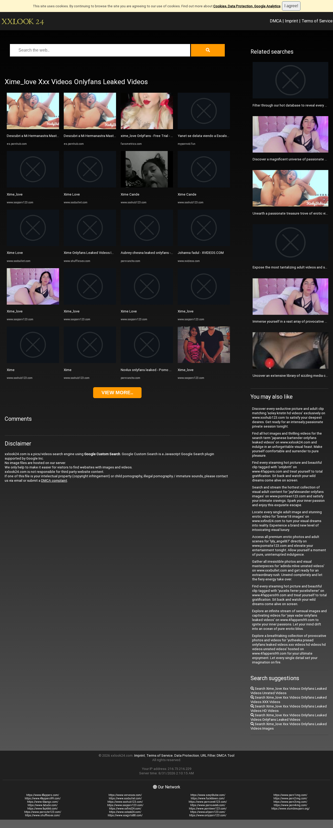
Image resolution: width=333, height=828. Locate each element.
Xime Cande (130, 194)
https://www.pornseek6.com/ (207, 805)
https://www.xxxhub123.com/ (125, 802)
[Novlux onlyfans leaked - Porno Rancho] (147, 362)
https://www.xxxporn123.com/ (125, 805)
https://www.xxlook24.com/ (125, 812)
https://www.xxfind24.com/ (125, 808)
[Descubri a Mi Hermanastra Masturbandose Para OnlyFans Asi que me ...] (33, 128)
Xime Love (15, 252)
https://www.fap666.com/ (42, 808)
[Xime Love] (33, 245)
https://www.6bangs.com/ (42, 802)
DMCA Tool (225, 755)
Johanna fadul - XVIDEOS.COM (201, 252)
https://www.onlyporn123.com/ (207, 815)
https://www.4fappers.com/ (42, 795)
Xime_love (15, 194)
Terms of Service (317, 20)
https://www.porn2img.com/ (290, 798)
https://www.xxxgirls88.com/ (125, 815)
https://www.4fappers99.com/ (43, 798)
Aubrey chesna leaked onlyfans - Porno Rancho (157, 252)
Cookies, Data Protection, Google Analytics (246, 6)
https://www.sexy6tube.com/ (207, 795)
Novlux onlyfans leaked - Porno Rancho (151, 370)
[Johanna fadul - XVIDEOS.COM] (204, 245)
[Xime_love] (33, 186)
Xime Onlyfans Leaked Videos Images (93, 252)
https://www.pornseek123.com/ (208, 802)
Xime (11, 370)
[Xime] (33, 362)
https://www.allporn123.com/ (207, 812)
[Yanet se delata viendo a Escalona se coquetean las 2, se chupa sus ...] (204, 128)
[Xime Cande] (147, 186)
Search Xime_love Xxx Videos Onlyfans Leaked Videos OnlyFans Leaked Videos (289, 717)
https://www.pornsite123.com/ (42, 812)
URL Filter (208, 755)
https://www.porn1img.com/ (290, 795)
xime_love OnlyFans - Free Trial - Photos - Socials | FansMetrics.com (173, 136)
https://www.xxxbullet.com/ (125, 798)
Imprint (291, 20)
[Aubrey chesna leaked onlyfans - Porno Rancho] (147, 245)
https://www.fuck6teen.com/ (208, 798)
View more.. (117, 392)
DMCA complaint (54, 480)
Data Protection (186, 755)
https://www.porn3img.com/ (290, 802)
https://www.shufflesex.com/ (42, 815)
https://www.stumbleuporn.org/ (290, 808)
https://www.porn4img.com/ (290, 805)
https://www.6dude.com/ (42, 805)
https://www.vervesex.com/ (125, 795)
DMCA (275, 20)
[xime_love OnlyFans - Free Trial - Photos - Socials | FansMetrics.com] (147, 128)
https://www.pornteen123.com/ (208, 808)
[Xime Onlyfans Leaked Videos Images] (90, 245)
